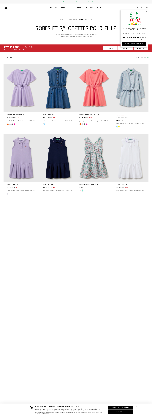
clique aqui (47, 413)
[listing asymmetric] (142, 58)
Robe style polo (12, 184)
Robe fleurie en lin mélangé (88, 184)
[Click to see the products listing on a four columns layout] (145, 58)
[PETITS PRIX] (76, 48)
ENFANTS (79, 7)
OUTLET (99, 7)
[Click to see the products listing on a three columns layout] (147, 58)
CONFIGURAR (120, 412)
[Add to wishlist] (6, 66)
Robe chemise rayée (122, 117)
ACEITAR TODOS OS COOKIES (120, 407)
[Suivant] (99, 1)
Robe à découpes (48, 114)
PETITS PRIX (54, 7)
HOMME (71, 7)
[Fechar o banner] (137, 406)
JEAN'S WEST (89, 7)
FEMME (63, 7)
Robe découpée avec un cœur (16, 114)
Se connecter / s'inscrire (134, 44)
